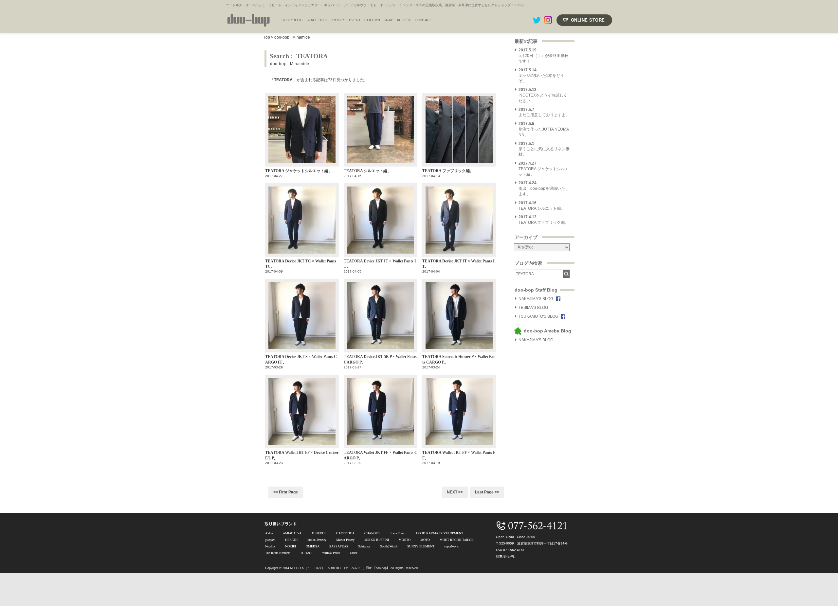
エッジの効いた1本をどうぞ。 (541, 75)
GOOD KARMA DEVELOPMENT (439, 533)
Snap (388, 20)
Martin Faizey (345, 539)
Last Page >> (487, 492)
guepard (270, 539)
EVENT (355, 20)
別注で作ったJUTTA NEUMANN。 (544, 129)
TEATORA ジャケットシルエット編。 (544, 169)
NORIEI (290, 546)
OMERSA (312, 546)
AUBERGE (318, 533)
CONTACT (423, 20)
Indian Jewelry (316, 539)
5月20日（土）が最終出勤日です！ (544, 55)
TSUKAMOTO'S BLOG (538, 316)
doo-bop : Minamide (292, 37)
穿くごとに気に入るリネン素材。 (544, 149)
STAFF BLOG (317, 20)
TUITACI (306, 552)
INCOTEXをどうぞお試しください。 (543, 95)
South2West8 (388, 546)
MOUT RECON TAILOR (457, 539)
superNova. (451, 546)
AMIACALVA (292, 533)
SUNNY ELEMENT (420, 546)
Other (353, 552)
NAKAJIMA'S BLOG (536, 298)
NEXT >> (455, 492)
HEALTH (291, 539)
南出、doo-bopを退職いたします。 (544, 188)
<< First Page (285, 492)
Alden (269, 533)
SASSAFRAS (338, 546)
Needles (270, 546)
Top (267, 37)
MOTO (425, 539)
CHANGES (372, 533)
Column (372, 20)
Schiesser (364, 546)
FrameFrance (398, 533)
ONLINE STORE (588, 20)
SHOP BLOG (292, 20)
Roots (338, 20)
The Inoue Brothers (277, 552)
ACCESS (404, 20)
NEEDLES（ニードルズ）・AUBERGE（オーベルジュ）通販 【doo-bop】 (340, 568)
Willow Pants (331, 552)
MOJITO (404, 539)
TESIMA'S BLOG (533, 307)
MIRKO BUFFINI (376, 539)
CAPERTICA (345, 533)
